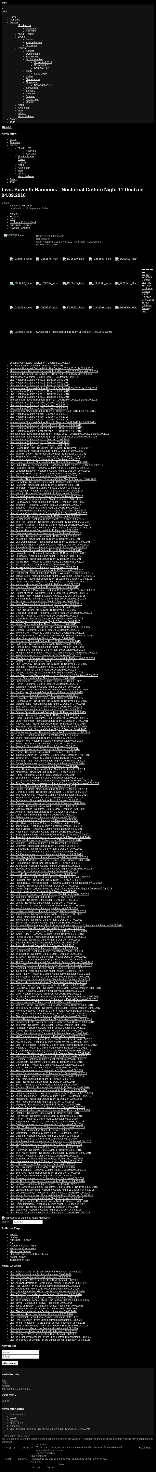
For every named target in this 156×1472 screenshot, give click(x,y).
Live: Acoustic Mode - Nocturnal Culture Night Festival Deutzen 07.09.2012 (51, 1042)
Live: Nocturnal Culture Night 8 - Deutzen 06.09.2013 (39, 419)
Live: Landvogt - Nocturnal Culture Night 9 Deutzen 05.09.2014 (44, 846)
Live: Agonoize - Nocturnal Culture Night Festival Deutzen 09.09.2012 (48, 959)
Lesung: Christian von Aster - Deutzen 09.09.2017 (37, 365)
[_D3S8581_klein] (126, 258)
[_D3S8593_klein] (100, 307)
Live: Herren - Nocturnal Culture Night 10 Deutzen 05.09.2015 (44, 684)
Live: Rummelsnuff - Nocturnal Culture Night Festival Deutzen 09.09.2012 (50, 976)
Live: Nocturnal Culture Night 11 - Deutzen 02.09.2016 (39, 439)
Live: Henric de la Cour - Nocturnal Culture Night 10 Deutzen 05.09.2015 (50, 627)
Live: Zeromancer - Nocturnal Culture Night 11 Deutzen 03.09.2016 (46, 1158)
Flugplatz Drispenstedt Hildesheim (29, 1254)
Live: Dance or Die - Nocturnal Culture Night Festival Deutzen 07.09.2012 (50, 1053)
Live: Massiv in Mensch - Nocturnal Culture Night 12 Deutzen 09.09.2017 (50, 524)
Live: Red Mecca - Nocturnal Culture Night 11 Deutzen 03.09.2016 (46, 1116)
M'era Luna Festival (20, 1251)
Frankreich (32, 56)
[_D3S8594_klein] (126, 307)
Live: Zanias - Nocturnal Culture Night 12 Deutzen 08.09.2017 (44, 530)
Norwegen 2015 (43, 85)
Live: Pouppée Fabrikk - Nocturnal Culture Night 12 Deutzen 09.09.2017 (49, 468)
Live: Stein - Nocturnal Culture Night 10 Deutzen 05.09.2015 (43, 669)
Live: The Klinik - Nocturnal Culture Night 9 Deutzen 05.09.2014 (45, 823)
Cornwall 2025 (42, 68)
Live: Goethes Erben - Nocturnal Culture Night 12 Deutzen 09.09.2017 (48, 473)
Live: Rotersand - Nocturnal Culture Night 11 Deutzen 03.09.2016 (46, 1150)
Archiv (13, 119)
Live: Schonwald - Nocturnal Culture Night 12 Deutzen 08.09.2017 (46, 558)
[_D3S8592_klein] (73, 307)
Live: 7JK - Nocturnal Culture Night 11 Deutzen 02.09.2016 (42, 1079)
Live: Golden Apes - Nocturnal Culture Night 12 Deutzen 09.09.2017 (47, 502)
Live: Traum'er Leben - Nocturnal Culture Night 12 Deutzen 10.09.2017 (49, 453)
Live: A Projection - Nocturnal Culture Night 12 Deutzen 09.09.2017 (46, 490)
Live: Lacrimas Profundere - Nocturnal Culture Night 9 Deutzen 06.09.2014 (51, 780)
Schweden (32, 87)
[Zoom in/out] (143, 272)
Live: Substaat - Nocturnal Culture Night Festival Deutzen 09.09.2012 (48, 985)
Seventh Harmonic (20, 228)
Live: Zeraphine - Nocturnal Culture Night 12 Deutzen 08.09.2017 (46, 539)
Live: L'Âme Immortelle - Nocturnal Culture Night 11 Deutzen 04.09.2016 (49, 1204)
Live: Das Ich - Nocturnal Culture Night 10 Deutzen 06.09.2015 (44, 587)
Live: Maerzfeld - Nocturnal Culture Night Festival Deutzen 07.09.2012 (48, 1056)
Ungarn (30, 102)
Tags (12, 122)
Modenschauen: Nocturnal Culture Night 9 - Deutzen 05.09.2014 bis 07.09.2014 (54, 371)
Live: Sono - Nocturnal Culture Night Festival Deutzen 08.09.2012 (46, 1002)
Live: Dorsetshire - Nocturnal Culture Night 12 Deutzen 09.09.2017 (46, 496)
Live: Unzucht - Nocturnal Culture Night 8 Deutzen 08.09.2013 (44, 871)
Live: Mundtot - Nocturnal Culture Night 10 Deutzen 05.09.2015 (44, 666)
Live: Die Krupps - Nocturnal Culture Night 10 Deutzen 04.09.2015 (46, 692)
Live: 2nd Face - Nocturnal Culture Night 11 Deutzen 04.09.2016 (45, 1172)
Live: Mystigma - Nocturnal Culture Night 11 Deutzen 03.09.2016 (45, 1104)
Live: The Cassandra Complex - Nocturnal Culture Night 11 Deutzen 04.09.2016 (54, 1187)
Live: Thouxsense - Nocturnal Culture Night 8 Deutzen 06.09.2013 (46, 954)
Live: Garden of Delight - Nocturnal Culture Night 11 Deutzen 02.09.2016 (50, 1087)
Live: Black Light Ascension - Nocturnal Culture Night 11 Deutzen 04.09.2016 (52, 1189)
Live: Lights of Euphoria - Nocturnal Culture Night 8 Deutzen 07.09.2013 (49, 894)
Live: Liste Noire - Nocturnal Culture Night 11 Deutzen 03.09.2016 (46, 1161)
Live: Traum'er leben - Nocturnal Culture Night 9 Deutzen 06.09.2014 (48, 803)
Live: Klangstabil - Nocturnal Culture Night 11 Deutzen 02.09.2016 (46, 1098)
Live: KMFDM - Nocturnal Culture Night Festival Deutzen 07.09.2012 (47, 1036)
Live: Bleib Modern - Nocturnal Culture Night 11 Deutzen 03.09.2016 (47, 1127)
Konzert (14, 213)
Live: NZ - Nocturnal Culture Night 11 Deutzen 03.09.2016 (41, 1130)
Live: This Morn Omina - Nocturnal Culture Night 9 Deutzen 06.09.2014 (49, 794)
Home (13, 16)
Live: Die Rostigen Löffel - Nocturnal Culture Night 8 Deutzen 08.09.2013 (50, 877)
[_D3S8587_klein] (126, 283)
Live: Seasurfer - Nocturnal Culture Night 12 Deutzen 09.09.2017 (45, 504)
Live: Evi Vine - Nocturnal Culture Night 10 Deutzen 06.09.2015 (44, 601)
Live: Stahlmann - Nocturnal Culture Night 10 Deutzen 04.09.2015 (46, 709)
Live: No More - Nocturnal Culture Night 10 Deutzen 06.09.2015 (45, 584)
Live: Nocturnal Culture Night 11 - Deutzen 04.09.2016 (39, 445)
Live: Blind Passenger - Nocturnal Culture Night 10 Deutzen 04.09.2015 (49, 720)
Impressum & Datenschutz (16, 1388)
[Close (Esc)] (143, 269)
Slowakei (31, 93)
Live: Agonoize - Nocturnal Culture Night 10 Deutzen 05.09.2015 (45, 641)
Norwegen (32, 82)
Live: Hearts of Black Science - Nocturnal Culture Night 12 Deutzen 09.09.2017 (53, 479)
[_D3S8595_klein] (21, 331)
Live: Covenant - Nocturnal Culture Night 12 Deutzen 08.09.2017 (45, 533)
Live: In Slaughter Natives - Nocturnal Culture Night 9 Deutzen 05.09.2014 (50, 834)
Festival (14, 216)
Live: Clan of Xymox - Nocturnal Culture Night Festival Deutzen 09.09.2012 (51, 965)
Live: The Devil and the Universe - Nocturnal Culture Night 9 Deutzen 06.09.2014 (54, 783)
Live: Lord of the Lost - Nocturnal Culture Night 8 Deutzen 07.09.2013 (48, 911)
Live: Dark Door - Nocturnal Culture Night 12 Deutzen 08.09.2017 (46, 550)
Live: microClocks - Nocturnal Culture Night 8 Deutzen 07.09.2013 (46, 919)
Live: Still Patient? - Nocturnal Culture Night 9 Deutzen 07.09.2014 (46, 757)
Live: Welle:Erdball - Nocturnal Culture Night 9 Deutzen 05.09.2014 (47, 828)
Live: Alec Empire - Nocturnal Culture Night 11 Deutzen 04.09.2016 (46, 1198)
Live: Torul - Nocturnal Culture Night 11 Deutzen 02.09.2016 (43, 1081)
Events (21, 36)
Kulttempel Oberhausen (23, 1248)
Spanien (30, 96)
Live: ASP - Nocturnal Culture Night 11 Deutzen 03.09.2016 (42, 1167)
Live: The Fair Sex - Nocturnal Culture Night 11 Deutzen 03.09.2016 (47, 1147)
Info (4, 1380)
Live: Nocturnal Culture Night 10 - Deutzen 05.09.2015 (40, 394)
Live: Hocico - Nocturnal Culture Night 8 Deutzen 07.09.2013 (43, 891)
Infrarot (22, 113)
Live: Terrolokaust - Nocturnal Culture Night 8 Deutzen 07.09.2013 (46, 914)
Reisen (22, 48)
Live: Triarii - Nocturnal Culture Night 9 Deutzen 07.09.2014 (42, 738)
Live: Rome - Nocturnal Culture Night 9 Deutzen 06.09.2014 (43, 774)
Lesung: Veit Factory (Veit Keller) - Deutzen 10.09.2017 (40, 362)
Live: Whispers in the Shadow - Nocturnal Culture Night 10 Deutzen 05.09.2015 (53, 652)
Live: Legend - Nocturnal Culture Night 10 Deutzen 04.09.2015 (44, 715)
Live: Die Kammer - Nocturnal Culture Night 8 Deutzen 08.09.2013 (46, 854)
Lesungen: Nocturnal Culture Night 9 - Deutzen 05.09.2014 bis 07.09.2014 (51, 374)
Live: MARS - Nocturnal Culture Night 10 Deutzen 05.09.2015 (43, 661)
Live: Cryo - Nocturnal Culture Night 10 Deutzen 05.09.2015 (43, 678)
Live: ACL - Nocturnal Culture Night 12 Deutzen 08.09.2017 (42, 564)
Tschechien (32, 99)
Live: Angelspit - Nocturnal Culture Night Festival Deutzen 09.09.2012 (48, 968)
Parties (30, 39)
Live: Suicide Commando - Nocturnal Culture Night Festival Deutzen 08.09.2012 (54, 999)
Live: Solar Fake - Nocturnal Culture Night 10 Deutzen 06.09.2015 (46, 604)
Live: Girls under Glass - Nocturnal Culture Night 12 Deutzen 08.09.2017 (49, 544)
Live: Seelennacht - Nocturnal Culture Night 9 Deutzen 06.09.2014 (46, 797)
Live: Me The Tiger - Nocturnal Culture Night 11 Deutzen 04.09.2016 (47, 1181)
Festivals (31, 28)
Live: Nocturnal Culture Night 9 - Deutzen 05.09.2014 (39, 408)
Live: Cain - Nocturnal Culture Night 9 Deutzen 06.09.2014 (42, 814)
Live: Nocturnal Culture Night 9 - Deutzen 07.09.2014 (39, 402)
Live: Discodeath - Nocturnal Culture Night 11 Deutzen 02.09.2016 (46, 1062)
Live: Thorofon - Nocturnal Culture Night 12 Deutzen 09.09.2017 (45, 487)
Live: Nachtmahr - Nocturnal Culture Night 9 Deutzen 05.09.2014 (45, 831)
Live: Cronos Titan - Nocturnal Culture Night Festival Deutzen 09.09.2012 (50, 979)
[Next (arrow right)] (147, 275)
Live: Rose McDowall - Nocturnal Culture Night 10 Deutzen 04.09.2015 (49, 689)
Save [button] (61, 1464)
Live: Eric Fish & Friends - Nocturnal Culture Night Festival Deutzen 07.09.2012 (53, 1044)
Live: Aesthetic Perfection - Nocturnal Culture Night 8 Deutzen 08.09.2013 (50, 860)
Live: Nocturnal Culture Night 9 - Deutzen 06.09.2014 (39, 405)
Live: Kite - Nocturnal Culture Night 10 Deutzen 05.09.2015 (42, 638)
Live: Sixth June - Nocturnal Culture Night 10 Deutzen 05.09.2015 (46, 644)
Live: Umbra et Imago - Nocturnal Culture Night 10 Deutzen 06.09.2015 (49, 593)
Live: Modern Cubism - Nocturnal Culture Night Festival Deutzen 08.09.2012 (52, 1005)
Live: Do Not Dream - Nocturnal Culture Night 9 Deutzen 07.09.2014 (47, 763)
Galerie (14, 22)
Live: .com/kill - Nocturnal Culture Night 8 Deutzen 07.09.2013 (44, 908)
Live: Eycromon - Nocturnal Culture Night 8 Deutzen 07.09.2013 (45, 922)
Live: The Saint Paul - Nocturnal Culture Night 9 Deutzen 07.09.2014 (47, 760)
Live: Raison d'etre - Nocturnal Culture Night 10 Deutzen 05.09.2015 (47, 649)
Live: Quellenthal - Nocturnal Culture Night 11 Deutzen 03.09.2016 (46, 1124)
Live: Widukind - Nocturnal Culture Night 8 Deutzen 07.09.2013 (44, 897)
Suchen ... (7, 1221)
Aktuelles (15, 19)
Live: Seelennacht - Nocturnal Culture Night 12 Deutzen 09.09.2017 (47, 519)
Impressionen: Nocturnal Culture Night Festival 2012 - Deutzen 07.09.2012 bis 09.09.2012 (59, 433)
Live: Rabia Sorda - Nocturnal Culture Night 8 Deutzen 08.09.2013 (46, 851)
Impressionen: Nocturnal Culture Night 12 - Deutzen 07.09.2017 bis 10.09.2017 (53, 388)
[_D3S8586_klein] (100, 283)
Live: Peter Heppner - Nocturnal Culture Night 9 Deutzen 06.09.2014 (47, 769)
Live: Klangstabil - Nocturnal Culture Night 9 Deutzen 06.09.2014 (45, 772)
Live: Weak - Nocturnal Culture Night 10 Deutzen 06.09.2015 (43, 624)
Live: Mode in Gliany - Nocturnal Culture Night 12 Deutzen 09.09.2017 (48, 513)
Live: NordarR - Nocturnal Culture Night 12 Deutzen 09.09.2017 (45, 516)
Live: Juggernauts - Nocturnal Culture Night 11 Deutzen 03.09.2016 (47, 1121)
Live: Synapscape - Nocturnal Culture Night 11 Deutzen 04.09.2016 (47, 1178)
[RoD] (26, 1217)
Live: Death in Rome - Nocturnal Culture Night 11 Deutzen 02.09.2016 (48, 1090)
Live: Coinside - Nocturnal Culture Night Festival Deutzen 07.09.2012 (48, 1059)
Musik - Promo (26, 33)
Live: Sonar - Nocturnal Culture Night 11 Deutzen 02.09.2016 (43, 1084)
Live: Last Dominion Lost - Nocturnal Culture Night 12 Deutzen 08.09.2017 (51, 541)
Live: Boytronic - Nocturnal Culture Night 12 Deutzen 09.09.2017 (45, 485)
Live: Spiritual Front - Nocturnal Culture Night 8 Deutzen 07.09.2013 (47, 880)
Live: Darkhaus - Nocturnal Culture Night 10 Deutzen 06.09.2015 (45, 607)
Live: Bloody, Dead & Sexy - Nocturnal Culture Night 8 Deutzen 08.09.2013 (51, 868)
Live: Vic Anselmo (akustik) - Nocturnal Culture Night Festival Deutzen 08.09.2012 (55, 996)
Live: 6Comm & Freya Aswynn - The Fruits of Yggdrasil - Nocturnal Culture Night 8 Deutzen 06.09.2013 (66, 925)
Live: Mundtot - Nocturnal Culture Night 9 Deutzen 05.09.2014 (44, 843)
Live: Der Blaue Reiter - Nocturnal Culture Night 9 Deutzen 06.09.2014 (48, 792)
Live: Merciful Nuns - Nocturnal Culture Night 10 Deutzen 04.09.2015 (48, 703)
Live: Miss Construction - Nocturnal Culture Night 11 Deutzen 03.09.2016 (50, 1110)
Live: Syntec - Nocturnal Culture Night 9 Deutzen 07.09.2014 (43, 743)
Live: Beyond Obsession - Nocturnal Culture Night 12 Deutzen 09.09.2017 (50, 527)
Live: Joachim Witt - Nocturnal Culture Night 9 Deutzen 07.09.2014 (46, 740)
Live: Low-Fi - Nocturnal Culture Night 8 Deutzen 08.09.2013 (43, 874)
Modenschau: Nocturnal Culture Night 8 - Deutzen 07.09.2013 (44, 377)
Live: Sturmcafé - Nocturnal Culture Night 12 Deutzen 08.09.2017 (45, 556)
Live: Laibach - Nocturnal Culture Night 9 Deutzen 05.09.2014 (44, 820)
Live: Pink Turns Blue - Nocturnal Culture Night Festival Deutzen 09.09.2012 (51, 962)
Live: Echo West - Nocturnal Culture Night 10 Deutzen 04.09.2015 (46, 706)
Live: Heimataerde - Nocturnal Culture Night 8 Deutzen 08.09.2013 (46, 863)
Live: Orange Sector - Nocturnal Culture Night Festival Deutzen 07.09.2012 (51, 1039)
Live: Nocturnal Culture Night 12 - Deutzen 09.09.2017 (40, 382)
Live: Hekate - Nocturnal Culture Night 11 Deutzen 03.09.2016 (44, 1155)
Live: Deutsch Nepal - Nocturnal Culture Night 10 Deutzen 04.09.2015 (48, 701)
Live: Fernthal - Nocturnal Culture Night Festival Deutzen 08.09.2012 (47, 1027)
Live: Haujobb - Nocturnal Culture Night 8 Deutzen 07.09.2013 (44, 885)
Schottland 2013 (43, 65)
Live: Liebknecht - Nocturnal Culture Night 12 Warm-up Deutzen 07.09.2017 (51, 573)
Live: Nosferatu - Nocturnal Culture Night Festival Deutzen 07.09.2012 (48, 1047)
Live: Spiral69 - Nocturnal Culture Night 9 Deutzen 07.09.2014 (44, 746)
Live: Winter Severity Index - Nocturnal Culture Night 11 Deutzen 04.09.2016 (51, 1195)
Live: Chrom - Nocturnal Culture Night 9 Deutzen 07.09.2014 (43, 752)
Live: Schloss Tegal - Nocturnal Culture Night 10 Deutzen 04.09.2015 (48, 712)
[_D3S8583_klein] (21, 283)
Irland (29, 70)
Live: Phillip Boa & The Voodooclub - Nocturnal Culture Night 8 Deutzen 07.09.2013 (56, 882)
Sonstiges (31, 45)
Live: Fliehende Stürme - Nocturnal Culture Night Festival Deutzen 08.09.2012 (53, 1010)
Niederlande (33, 79)
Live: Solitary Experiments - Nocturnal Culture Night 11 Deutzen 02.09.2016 (51, 1093)
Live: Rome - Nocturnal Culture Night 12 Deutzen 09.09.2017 (43, 476)
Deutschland (33, 53)
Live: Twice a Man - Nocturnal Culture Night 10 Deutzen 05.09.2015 (47, 632)
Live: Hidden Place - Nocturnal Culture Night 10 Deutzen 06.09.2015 (47, 595)
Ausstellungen (34, 42)
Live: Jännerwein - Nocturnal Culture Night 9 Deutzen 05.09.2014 (46, 826)
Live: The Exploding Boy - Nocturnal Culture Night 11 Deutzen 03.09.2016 (50, 1141)
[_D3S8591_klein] (47, 307)
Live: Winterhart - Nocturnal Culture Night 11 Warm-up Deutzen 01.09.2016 (51, 578)
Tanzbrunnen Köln (20, 1259)
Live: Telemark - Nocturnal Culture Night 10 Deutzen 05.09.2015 (45, 686)
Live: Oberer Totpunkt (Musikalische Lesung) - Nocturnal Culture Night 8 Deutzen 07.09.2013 (61, 888)
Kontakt (6, 1386)
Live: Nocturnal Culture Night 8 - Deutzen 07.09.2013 (39, 416)
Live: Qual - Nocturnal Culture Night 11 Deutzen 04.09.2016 (42, 1175)
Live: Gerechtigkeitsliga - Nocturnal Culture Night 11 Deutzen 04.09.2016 (50, 1192)
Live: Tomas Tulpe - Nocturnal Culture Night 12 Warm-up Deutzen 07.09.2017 (52, 576)
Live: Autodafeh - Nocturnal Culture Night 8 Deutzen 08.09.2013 (45, 865)
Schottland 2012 (43, 62)
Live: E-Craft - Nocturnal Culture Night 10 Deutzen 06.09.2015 (44, 615)
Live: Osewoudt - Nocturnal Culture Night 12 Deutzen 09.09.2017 (45, 499)
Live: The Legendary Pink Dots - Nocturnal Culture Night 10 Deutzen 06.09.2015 (54, 590)
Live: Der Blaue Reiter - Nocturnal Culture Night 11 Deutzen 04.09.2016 (49, 1201)
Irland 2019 (40, 73)
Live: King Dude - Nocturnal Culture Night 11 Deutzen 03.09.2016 (46, 1144)
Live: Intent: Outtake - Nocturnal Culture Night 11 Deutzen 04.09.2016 (48, 1170)
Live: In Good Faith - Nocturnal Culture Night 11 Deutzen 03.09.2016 (47, 1107)
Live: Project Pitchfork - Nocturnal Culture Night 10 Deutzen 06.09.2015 (49, 581)
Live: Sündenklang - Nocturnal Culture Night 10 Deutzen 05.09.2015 (47, 681)
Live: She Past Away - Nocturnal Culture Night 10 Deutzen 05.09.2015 (48, 664)
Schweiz (30, 90)
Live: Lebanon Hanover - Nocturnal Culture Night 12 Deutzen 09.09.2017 (50, 470)
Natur (21, 105)
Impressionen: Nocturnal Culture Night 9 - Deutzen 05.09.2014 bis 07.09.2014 (53, 411)
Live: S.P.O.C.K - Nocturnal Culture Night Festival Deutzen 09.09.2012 (48, 956)
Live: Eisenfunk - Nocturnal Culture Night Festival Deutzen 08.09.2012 (48, 1016)
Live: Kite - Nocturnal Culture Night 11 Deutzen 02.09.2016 (42, 1101)
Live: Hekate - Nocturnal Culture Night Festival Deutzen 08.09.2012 (47, 990)
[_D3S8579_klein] (73, 258)
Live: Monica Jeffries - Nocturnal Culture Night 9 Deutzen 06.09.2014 (48, 809)
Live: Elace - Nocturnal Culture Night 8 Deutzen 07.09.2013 (42, 917)
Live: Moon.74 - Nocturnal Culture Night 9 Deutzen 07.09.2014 (44, 766)
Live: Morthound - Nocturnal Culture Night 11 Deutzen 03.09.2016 (46, 1133)
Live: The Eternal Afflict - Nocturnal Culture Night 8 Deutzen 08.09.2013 (49, 857)
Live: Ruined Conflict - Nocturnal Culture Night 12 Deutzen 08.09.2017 (48, 547)
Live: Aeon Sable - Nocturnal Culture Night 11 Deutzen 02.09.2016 (46, 1070)
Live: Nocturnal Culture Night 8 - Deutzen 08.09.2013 (39, 414)
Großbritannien (34, 59)
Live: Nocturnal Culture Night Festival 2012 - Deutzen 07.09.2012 (46, 431)
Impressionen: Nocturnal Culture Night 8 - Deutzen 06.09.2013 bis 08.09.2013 (53, 422)
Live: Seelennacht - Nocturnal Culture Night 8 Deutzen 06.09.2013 (46, 951)
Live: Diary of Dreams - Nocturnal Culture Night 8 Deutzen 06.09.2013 (48, 931)
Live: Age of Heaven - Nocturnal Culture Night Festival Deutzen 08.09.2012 (51, 1019)
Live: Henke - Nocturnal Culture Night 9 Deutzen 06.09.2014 (43, 786)
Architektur (24, 107)
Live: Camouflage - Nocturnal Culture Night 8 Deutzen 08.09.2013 (46, 848)
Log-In (5, 1400)
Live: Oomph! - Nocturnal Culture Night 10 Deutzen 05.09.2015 (44, 630)
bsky (4, 3)
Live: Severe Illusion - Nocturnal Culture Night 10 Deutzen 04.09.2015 (48, 726)
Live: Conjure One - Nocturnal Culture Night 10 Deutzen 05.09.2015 (47, 647)
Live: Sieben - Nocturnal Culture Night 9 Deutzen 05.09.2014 (43, 817)
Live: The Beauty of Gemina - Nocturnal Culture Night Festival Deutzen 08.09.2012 (55, 1008)
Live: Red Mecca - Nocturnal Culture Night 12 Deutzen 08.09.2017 (46, 570)
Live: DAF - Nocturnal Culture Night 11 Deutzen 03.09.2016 (42, 1164)
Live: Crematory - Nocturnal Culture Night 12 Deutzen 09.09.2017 (46, 482)
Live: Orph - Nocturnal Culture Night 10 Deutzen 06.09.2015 (43, 610)
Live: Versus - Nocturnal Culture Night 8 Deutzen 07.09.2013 (43, 902)
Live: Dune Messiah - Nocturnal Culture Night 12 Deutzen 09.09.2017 (48, 510)
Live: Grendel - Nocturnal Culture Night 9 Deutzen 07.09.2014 (44, 735)
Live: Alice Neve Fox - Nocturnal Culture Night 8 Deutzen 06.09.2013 (47, 928)
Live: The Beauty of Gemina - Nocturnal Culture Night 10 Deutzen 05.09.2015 (52, 658)
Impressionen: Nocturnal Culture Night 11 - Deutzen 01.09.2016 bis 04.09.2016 (53, 436)
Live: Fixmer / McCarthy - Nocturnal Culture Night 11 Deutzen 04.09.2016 (50, 1212)
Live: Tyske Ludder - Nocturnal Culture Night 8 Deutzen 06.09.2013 (47, 934)
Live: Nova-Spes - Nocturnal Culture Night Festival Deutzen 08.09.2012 (49, 1013)
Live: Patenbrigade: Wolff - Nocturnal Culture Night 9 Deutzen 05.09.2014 (50, 837)
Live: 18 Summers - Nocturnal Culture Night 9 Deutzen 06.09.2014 (46, 777)
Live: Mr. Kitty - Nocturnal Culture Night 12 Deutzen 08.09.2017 (44, 536)
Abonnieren (9, 1363)
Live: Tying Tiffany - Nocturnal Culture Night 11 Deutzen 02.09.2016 (47, 1076)
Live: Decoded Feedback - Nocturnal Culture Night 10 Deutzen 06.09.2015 (51, 612)
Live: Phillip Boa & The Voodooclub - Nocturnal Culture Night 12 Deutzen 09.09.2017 (56, 465)
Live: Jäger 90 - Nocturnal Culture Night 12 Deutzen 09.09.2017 (45, 507)
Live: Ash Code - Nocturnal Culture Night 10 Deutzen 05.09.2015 (45, 655)
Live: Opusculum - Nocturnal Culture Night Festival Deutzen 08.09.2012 (49, 1033)
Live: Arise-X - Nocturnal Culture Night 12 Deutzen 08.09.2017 (44, 567)
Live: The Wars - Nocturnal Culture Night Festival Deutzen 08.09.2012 (48, 1025)
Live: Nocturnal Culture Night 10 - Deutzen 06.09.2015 (40, 391)
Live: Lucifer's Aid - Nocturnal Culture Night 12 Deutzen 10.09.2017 (46, 450)
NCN (12, 219)
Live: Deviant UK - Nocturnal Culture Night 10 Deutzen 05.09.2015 (46, 672)
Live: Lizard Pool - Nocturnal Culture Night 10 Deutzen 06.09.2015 (46, 618)
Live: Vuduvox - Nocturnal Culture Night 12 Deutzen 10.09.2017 (45, 459)
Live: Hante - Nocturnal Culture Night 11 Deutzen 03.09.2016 (43, 1138)
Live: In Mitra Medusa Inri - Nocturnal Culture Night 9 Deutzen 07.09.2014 (50, 755)
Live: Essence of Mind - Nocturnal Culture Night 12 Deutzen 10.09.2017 (49, 462)
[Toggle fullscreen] (151, 269)
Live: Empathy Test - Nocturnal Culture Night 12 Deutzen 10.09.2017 (47, 456)
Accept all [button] (10, 1447)
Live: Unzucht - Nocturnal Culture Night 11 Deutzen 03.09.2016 (44, 1135)
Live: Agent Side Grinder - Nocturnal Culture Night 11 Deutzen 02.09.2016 (50, 1096)
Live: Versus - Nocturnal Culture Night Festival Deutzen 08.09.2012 (46, 1030)
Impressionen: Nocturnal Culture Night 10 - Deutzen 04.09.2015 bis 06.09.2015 (53, 399)
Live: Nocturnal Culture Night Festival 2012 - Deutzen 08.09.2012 (46, 428)
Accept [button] (8, 1459)
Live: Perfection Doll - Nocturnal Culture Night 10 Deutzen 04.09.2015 (48, 729)
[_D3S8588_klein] (21, 307)
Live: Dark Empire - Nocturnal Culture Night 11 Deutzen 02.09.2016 (47, 1064)
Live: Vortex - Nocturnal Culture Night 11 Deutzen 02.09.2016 (43, 1067)
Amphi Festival (18, 1257)
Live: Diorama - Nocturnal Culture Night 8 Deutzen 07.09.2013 (44, 900)
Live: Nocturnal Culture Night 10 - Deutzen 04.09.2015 (40, 396)
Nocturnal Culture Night (23, 222)
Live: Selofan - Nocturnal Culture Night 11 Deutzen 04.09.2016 (44, 1206)
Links (5, 1383)
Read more (145, 1447)
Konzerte (31, 31)
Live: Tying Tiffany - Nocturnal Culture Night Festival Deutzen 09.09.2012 (50, 973)
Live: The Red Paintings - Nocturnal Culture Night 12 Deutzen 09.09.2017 (50, 522)
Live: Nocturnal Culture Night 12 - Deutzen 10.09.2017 (40, 379)
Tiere (21, 110)
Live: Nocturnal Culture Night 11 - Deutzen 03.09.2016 (39, 442)
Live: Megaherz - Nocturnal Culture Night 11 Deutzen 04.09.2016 (45, 1209)
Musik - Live (24, 25)
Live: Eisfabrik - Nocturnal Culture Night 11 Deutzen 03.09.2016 (45, 1113)
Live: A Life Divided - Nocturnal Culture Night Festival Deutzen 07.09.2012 (50, 1050)
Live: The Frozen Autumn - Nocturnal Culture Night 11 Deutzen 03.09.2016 (51, 1152)
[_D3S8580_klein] (100, 258)
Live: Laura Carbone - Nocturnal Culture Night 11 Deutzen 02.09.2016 (48, 1073)
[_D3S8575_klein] (21, 258)
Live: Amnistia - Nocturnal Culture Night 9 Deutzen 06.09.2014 (44, 811)
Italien (29, 76)
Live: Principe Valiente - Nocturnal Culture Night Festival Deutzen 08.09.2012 (52, 1022)
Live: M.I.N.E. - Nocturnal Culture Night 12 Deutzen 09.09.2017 (44, 493)
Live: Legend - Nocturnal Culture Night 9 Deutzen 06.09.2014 (43, 806)
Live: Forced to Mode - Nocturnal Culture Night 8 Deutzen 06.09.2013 (48, 936)
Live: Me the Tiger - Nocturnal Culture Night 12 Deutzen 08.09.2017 (47, 561)
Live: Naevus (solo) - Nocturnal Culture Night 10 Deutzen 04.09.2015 (48, 723)
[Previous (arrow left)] (143, 275)
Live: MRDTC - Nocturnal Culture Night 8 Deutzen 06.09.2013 (44, 948)
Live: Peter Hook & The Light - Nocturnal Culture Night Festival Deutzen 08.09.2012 (56, 988)
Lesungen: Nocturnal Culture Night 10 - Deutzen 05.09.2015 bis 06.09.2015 (51, 368)
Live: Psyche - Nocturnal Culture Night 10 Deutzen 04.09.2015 (44, 695)
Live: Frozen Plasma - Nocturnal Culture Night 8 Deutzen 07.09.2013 (48, 905)
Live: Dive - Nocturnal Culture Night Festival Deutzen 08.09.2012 (45, 993)
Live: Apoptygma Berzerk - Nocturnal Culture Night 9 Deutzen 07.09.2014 (50, 732)
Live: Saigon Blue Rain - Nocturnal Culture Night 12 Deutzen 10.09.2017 (50, 448)
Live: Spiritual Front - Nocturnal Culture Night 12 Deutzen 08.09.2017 (48, 553)
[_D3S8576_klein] (47, 258)
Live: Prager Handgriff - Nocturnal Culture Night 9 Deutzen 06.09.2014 (48, 789)
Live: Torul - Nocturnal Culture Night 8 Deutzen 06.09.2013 (42, 945)
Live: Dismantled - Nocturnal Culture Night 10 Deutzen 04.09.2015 (46, 698)
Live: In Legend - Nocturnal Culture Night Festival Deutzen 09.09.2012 (48, 971)
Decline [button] (22, 1459)
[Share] (147, 269)
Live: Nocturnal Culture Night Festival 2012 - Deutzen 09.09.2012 (46, 425)
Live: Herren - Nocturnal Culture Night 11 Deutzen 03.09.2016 (44, 1118)
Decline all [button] (27, 1447)
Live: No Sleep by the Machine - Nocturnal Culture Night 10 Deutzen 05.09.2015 (54, 675)
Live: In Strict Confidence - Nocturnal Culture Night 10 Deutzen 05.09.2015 (51, 635)
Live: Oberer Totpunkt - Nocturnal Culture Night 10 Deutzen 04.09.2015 (49, 718)
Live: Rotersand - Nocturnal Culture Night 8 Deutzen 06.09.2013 (45, 939)
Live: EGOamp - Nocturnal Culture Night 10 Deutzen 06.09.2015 (45, 621)
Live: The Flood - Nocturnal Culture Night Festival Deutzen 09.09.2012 (48, 982)
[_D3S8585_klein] (73, 283)
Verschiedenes (26, 116)
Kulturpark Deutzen (20, 225)
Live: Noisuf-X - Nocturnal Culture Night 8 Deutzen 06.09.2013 (44, 942)
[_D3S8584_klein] (47, 283)
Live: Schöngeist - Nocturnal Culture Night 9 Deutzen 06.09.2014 (45, 800)
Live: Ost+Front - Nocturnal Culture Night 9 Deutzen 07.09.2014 (45, 749)
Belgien (30, 51)
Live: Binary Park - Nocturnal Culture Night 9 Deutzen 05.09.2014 (46, 840)
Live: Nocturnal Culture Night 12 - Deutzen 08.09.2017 (40, 385)
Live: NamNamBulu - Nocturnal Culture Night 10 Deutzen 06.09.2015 (48, 598)
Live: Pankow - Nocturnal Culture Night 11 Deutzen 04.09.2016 (44, 1184)
